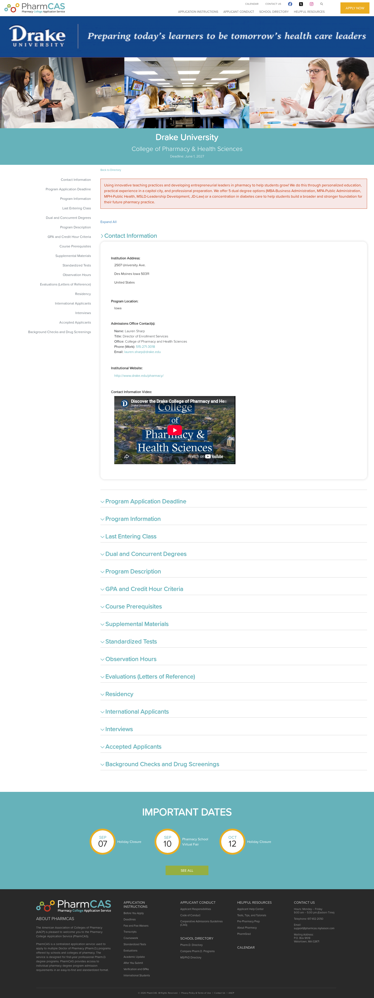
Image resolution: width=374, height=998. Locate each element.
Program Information (75, 198)
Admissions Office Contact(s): (133, 323)
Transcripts (130, 932)
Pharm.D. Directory (191, 945)
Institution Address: (125, 258)
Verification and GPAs (136, 969)
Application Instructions (198, 12)
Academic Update (134, 957)
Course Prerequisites (75, 246)
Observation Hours (77, 274)
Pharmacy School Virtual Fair (195, 841)
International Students (137, 975)
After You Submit (133, 963)
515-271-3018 (145, 346)
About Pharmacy (247, 928)
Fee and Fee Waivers (136, 926)
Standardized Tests (77, 265)
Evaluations (130, 950)
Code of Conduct (190, 915)
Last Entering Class (76, 208)
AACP (231, 993)
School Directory (274, 12)
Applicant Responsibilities (195, 909)
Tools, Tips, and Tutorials (251, 915)
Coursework (131, 938)
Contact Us (273, 4)
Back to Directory (110, 170)
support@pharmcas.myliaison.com (314, 928)
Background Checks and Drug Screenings (59, 331)
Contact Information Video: (131, 391)
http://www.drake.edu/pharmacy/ (139, 375)
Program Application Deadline (68, 189)
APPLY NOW (355, 8)
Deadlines (130, 919)
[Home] (34, 8)
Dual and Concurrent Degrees (68, 217)
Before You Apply (134, 913)
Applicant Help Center (250, 909)
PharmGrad (244, 934)
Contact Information (76, 179)
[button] (233, 236)
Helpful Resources (309, 12)
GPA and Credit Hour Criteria (69, 236)
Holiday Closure (129, 841)
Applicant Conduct (238, 12)
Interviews (83, 312)
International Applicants (73, 303)
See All (187, 870)
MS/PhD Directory (190, 957)
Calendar (251, 4)
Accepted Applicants (75, 322)
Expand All (108, 221)
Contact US (304, 902)
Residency (83, 293)
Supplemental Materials (73, 255)
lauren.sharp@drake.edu (142, 351)
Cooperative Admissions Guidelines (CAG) (201, 923)
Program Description (75, 227)
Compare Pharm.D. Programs (197, 951)
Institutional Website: (127, 368)
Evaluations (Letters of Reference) (65, 284)
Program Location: (124, 301)
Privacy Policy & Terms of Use (196, 993)
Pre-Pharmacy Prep (248, 921)
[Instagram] (311, 4)
